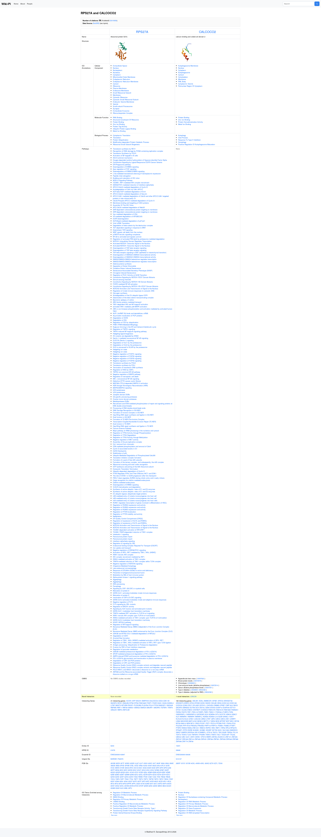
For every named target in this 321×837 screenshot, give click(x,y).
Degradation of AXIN (120, 318)
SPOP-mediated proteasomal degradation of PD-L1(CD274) (134, 654)
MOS (217, 721)
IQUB (220, 716)
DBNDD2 (186, 707)
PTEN (156, 705)
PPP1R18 (186, 725)
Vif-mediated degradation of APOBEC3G (127, 216)
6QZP (167, 770)
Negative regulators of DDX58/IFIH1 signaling (129, 550)
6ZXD (113, 777)
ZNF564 (210, 739)
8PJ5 (121, 783)
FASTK (184, 712)
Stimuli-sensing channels (122, 279)
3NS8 (117, 765)
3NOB (113, 765)
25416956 (113, 20)
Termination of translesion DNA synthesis (128, 367)
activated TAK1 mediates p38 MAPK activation (130, 306)
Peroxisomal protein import (122, 536)
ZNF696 (179, 741)
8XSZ (117, 786)
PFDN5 (219, 723)
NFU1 (192, 723)
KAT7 (231, 716)
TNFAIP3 (195, 734)
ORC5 (197, 723)
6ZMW (127, 774)
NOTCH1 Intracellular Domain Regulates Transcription (132, 241)
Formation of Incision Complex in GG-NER (128, 412)
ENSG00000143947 (118, 754)
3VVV (183, 763)
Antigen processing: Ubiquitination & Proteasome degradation (135, 645)
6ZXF (122, 777)
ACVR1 (129, 701)
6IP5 (157, 768)
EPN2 (131, 703)
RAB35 (184, 728)
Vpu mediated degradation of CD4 (125, 214)
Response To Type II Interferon (189, 140)
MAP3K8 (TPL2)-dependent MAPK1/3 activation (130, 383)
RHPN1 (208, 728)
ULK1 (188, 737)
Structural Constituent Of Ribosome (126, 119)
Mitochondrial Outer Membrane (124, 77)
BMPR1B (145, 701)
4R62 (141, 765)
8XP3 (165, 783)
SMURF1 (149, 707)
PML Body (182, 81)
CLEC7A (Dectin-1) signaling (123, 340)
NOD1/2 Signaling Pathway (123, 180)
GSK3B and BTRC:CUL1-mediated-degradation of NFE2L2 (134, 633)
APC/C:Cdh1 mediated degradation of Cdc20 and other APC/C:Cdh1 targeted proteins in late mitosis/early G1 (141, 197)
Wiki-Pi (6, 4)
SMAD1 (131, 707)
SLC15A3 (226, 730)
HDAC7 (234, 714)
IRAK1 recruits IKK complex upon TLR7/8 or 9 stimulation (134, 615)
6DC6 (127, 768)
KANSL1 (226, 716)
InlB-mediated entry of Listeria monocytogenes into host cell (134, 496)
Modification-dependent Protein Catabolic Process (131, 142)
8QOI (138, 783)
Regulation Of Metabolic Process (125, 792)
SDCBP (209, 730)
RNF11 (119, 707)
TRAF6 (170, 707)
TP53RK (202, 734)
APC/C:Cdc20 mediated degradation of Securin (130, 194)
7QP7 (122, 779)
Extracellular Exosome (121, 111)
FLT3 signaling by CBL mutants (124, 604)
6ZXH (131, 777)
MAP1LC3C (192, 721)
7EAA (220, 763)
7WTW (151, 779)
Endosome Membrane (121, 90)
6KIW (130, 770)
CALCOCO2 (207, 31)
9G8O (117, 788)
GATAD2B (200, 714)
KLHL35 (179, 719)
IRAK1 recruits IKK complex (123, 554)
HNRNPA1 (183, 716)
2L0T (141, 763)
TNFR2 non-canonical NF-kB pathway (126, 372)
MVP (228, 721)
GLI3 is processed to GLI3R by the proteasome (130, 347)
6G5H (149, 768)
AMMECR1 (208, 701)
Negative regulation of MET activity (125, 439)
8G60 (117, 781)
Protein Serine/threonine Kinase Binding (127, 813)
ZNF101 (228, 737)
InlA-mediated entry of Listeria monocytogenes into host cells (135, 500)
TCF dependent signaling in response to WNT (129, 227)
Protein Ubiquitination (120, 140)
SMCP (178, 732)
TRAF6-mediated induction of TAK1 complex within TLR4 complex (137, 561)
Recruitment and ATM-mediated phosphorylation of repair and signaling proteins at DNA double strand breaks (142, 404)
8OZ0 (161, 781)
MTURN (124, 705)
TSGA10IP (225, 734)
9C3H (169, 786)
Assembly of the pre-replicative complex (127, 442)
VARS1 (197, 737)
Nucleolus (116, 72)
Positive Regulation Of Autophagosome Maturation (196, 144)
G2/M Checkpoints (119, 451)
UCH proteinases (119, 390)
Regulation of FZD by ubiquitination (125, 322)
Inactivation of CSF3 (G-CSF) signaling (127, 597)
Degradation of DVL (120, 320)
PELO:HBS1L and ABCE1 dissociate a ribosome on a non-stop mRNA (138, 669)
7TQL (131, 779)
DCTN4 (192, 707)
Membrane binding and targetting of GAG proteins (131, 203)
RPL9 (228, 728)
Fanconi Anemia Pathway (122, 428)
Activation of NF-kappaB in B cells (125, 155)
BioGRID (96, 23)
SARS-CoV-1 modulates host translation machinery (131, 611)
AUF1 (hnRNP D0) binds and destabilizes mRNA (130, 313)
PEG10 (213, 723)
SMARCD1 (234, 730)
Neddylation (117, 516)
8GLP (130, 781)
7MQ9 (163, 777)
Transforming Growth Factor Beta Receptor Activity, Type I (134, 808)
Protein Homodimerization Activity (190, 122)
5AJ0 (159, 765)
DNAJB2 (126, 703)
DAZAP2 (114, 703)
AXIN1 (202, 703)
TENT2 (184, 734)
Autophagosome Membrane (188, 66)
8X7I (151, 783)
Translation (117, 137)
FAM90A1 (234, 710)
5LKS (168, 765)
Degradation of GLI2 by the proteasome (127, 345)
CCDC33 (179, 705)
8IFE (148, 781)
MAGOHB (184, 721)
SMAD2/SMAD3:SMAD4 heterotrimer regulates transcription (134, 259)
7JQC (154, 777)
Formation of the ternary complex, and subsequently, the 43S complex (138, 462)
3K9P (158, 763)
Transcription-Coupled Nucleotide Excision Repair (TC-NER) (134, 421)
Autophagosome (184, 72)
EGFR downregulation (121, 218)
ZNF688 (235, 739)
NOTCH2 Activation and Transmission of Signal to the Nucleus (135, 288)
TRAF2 (208, 734)
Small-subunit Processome (122, 106)
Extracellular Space (120, 66)
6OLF (139, 770)
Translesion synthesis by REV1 (124, 149)
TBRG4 (229, 732)
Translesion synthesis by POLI (124, 365)
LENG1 (191, 719)
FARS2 (178, 712)
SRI (196, 732)
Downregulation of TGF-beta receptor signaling (129, 248)
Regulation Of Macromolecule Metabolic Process (130, 795)
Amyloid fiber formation (121, 638)
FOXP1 (149, 703)
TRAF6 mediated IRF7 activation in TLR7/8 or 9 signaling (133, 613)
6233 (112, 746)
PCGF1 (202, 723)
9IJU (122, 788)
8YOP (141, 786)
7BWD (140, 777)
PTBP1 (232, 725)
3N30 (163, 763)
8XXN (131, 786)
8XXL (122, 786)
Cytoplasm (117, 75)
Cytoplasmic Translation (121, 135)
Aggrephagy (117, 579)
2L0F (137, 763)
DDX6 (207, 707)
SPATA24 (190, 732)
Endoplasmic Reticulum (121, 79)
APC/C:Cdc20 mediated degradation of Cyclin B (130, 187)
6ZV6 (159, 774)
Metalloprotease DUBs (121, 401)
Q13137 (179, 759)
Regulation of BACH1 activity (123, 606)
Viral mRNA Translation (121, 223)
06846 (178, 750)
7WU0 (166, 779)
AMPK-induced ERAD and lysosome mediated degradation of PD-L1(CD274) (140, 656)
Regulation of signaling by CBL (124, 543)
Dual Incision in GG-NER (122, 417)
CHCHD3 (210, 705)
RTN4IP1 (179, 730)
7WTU (141, 779)
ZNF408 (185, 739)
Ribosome (116, 86)
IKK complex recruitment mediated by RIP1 (128, 557)
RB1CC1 (196, 728)
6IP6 (161, 768)
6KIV (126, 770)
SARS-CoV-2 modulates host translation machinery (131, 620)
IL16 (216, 716)
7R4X (127, 779)
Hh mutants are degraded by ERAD (125, 336)
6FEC (131, 768)
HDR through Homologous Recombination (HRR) (130, 385)
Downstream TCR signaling (122, 230)
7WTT (136, 779)
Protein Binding (118, 122)
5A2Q (154, 765)
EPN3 (136, 703)
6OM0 (157, 770)
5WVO (117, 768)
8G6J (126, 781)
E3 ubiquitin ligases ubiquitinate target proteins (130, 494)
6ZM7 (163, 772)
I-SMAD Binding (119, 801)
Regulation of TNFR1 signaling (124, 329)
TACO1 (215, 732)
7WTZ (161, 779)
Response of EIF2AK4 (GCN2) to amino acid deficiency (133, 570)
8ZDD (155, 786)
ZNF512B (126, 710)
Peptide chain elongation (122, 176)
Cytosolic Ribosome (120, 97)
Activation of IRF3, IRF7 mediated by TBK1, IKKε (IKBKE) (134, 552)
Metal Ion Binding (119, 131)
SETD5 (214, 730)
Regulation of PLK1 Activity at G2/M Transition (130, 275)
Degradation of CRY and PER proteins (126, 660)
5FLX (163, 765)
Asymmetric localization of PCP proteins (127, 315)
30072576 (197, 681)
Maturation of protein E (121, 590)
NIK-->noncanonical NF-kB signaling (126, 379)
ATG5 (192, 703)
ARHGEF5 (180, 703)
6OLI (148, 770)
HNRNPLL (198, 716)
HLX (177, 716)
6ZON (145, 774)
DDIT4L (202, 707)
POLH (151, 705)
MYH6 (236, 721)
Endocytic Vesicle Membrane (123, 102)
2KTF (122, 763)
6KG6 (117, 770)
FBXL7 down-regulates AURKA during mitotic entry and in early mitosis (139, 478)
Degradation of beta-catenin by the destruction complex (133, 225)
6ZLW (159, 772)
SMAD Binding (118, 797)
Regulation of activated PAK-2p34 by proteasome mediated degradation (139, 239)
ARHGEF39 (228, 701)
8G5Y (113, 781)
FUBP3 (225, 712)
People (29, 4)
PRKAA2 (193, 725)
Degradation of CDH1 (120, 636)
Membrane (117, 95)
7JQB (150, 777)
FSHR (154, 703)
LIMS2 (203, 719)
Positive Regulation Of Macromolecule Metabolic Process (134, 804)
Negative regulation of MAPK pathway (126, 374)
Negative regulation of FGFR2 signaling (127, 356)
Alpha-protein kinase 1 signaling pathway (127, 577)
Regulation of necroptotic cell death (125, 376)
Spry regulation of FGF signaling (124, 169)
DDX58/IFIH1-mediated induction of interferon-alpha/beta (133, 185)
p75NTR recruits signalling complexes (126, 234)
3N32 (167, 763)
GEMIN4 (211, 714)
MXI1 (232, 721)
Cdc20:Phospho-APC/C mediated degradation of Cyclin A (133, 200)
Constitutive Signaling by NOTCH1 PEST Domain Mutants (134, 277)
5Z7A (212, 763)
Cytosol (115, 84)
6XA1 (127, 772)
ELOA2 (184, 710)
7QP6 (117, 779)
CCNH (185, 705)
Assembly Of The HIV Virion (123, 205)
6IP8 (165, 768)
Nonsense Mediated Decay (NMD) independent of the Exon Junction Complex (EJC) (141, 628)
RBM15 (202, 728)
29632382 (202, 690)
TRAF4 (213, 734)
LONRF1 (233, 719)
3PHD (122, 765)
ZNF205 (234, 737)
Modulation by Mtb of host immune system (128, 575)
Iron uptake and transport (122, 548)
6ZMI (112, 774)
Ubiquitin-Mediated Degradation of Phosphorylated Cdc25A (134, 455)
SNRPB (184, 732)
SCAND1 (196, 730)
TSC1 (219, 734)
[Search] (316, 4)
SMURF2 (157, 707)
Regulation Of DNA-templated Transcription (193, 813)
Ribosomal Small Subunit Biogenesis (126, 144)
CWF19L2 (229, 705)
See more (114, 815)
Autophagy (182, 135)
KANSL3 (170, 703)
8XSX (169, 783)
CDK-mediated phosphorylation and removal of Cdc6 (132, 446)
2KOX (118, 763)
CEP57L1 (202, 705)
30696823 (191, 683)
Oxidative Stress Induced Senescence (127, 268)
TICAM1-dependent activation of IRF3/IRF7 (128, 530)
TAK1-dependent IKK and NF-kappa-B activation (130, 304)
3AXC (150, 763)
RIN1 (213, 728)
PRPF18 (208, 725)
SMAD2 (137, 707)
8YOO (136, 786)
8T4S (143, 783)
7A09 (136, 777)
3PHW (127, 765)
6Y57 (136, 772)
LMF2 (213, 719)
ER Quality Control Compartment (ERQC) (128, 518)
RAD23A (170, 705)
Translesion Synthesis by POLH (124, 153)
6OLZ (152, 770)
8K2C (156, 781)
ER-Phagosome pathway (122, 164)
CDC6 (160, 701)
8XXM (126, 786)
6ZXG (126, 777)
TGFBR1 (164, 707)
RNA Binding (117, 117)
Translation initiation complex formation (127, 457)
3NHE (171, 763)
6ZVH (164, 774)
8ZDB (146, 786)
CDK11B (166, 701)
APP (134, 701)
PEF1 (208, 723)
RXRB (190, 730)
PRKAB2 (200, 725)
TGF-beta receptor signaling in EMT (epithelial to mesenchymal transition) (139, 252)
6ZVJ (168, 774)
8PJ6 (125, 783)
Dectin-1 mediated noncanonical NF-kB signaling (130, 338)
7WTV (146, 779)
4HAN (197, 763)
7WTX (156, 779)
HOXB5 (205, 716)
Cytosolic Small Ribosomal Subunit (125, 99)
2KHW (113, 763)
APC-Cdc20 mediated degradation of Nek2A (129, 207)
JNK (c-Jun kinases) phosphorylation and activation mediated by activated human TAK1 (142, 310)
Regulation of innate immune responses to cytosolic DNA (133, 291)
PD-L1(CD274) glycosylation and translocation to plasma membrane (137, 658)
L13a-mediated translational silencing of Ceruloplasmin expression (137, 173)
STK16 (209, 732)
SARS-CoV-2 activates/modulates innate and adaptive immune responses (139, 600)
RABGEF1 (162, 705)
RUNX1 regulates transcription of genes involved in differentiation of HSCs (140, 503)
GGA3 (164, 703)
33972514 (214, 685)
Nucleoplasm (117, 70)
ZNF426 (197, 739)
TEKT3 (178, 734)
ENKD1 (190, 710)
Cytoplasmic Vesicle (185, 84)
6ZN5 (132, 774)
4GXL (193, 763)
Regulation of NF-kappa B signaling (125, 624)
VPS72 (203, 737)
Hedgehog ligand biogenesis (123, 333)
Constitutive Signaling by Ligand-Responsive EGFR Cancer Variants (137, 162)
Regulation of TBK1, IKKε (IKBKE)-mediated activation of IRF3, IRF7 (138, 640)
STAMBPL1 (202, 732)
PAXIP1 (131, 705)
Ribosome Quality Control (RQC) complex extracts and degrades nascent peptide (142, 665)
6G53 (145, 768)
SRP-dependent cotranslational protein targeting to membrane (135, 209)
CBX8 (219, 703)
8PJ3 (112, 783)
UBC (183, 737)
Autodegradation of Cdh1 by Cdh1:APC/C (128, 189)
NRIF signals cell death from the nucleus (127, 232)
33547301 (208, 687)
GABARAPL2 (191, 714)
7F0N (145, 777)
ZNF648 (229, 739)
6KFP (113, 770)
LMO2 (218, 719)
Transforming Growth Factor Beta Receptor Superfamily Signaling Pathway (140, 810)
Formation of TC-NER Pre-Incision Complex (128, 419)
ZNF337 (179, 739)
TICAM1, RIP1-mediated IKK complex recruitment (131, 182)
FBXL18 (195, 712)
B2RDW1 (114, 759)
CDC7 (190, 705)
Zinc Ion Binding (119, 124)
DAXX (235, 705)
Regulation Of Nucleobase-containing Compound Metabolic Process (202, 797)
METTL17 (207, 721)
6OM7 (162, 770)
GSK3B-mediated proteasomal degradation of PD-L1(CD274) (135, 651)
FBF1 (189, 712)
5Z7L (216, 763)
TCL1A (235, 732)
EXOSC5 (204, 710)
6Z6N (154, 772)
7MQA (168, 777)
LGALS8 (197, 719)
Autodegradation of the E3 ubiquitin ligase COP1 (130, 295)
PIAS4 (229, 723)
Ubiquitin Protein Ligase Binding (124, 129)
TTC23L (232, 734)
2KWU (127, 763)
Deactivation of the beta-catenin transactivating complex (133, 297)
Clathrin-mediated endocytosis (124, 482)
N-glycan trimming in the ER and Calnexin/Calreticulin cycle (134, 327)
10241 (178, 746)
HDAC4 (228, 714)
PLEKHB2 (137, 705)
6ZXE (117, 777)
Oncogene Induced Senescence (124, 273)
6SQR (118, 772)
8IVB (152, 781)
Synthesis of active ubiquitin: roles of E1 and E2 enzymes (134, 489)
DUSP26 (226, 707)
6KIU (121, 770)
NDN (188, 723)
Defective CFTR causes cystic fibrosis (127, 381)
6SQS (123, 772)
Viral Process (183, 137)
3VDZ (136, 765)
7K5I (158, 777)
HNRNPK (191, 716)
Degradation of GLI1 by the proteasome (127, 342)
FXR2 (231, 712)
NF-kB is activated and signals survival (127, 236)
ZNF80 (190, 741)
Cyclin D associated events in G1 (125, 448)
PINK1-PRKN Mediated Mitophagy (125, 324)
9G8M (113, 788)
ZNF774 (185, 741)
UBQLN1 (114, 710)
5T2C (112, 768)
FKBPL (201, 712)
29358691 (194, 690)
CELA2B (195, 705)
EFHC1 (178, 710)
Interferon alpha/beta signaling (124, 541)
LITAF (113, 705)
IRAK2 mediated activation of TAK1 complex (129, 559)
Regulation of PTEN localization (124, 512)
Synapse (116, 108)
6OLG (144, 770)
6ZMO (117, 774)
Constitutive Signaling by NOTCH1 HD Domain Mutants (133, 282)
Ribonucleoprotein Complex (123, 113)
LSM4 (178, 721)
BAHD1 (208, 703)
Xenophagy (182, 142)
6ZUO (154, 774)
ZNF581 (216, 739)
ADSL (201, 701)
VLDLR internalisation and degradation (127, 487)
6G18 (136, 768)
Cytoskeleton (183, 77)
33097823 (200, 678)
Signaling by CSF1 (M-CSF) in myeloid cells (129, 588)
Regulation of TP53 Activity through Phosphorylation (132, 433)
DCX (197, 707)
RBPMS (113, 707)
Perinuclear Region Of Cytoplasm (190, 86)
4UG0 (145, 765)
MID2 (213, 721)
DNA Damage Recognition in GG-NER (126, 410)
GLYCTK (222, 714)
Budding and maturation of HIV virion (126, 178)
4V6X (150, 765)
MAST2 (118, 705)
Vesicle (115, 104)
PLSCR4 (145, 705)
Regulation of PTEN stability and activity (127, 514)
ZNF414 (191, 739)
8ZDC (150, 786)
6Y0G (132, 772)
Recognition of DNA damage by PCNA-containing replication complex (138, 151)
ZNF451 (204, 739)
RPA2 (223, 728)
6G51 (140, 768)
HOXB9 (211, 716)
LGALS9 (193, 696)
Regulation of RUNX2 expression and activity (129, 505)
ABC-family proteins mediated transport (127, 302)
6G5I (153, 768)
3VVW (188, 763)
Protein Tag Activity (120, 126)
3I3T (154, 763)
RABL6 (189, 728)
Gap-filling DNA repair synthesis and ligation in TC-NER (133, 426)
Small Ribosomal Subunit (122, 93)
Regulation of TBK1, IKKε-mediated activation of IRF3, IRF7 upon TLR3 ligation (142, 642)
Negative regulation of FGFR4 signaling (127, 361)
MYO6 (178, 723)
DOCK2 (213, 707)
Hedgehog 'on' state (120, 349)
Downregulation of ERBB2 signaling (126, 485)
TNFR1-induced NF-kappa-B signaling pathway (130, 331)
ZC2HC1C (221, 737)
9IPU (130, 788)
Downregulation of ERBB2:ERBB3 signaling (128, 171)
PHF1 (224, 723)
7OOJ (113, 779)
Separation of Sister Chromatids (124, 266)
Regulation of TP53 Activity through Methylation (130, 437)
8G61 (122, 781)
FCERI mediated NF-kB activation (125, 284)
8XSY (113, 786)
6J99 (169, 768)
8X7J (156, 783)
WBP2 (119, 710)
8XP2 (160, 783)
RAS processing (119, 584)
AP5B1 (214, 701)
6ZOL (141, 774)
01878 (113, 750)
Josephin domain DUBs (121, 394)
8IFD (144, 781)
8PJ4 (116, 783)
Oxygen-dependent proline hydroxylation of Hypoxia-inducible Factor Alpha (140, 160)
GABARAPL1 (181, 714)
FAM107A (211, 710)
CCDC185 (233, 703)
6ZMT (122, 774)
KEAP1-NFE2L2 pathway (122, 622)
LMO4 (222, 719)
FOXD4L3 (219, 712)
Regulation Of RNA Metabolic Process (192, 801)
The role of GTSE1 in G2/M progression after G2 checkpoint (134, 475)
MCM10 (200, 721)
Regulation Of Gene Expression (189, 808)
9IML (126, 788)
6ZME (168, 772)
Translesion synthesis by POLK (124, 363)
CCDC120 (225, 703)
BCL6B (214, 703)
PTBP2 (178, 728)
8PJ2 (169, 781)
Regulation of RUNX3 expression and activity (129, 509)
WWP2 (208, 737)
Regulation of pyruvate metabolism (125, 649)
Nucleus (116, 68)
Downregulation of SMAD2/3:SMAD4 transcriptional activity (134, 255)
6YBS (141, 772)
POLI (234, 723)
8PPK (129, 783)
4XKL (202, 763)
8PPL (134, 783)
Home (16, 4)
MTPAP (222, 721)
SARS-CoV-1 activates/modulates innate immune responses (135, 593)
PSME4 (227, 725)
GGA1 (159, 703)
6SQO (113, 772)
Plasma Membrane (120, 88)
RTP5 (185, 730)
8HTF (140, 781)
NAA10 (183, 723)
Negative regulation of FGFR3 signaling (127, 358)
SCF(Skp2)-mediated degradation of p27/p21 (129, 221)
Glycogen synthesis (120, 293)
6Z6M (150, 772)
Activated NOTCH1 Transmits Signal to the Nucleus (131, 243)
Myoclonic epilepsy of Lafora (123, 300)
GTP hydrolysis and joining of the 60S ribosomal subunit (133, 466)
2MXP (178, 763)
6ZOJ (136, 774)
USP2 (192, 737)
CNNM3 (216, 705)
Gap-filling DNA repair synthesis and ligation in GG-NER (133, 415)
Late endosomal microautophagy (124, 568)
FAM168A (142, 703)
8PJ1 (165, 781)
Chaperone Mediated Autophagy (124, 566)
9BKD (160, 786)
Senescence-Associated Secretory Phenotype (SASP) (132, 270)
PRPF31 (214, 725)
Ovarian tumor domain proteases (125, 399)
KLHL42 (185, 719)
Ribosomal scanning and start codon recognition (130, 464)
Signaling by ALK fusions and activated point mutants (132, 609)
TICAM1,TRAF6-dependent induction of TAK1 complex (133, 532)
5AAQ (207, 763)
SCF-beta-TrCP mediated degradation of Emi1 (129, 191)
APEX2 (220, 701)
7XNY (171, 779)
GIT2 (217, 714)
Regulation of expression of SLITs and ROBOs (130, 521)
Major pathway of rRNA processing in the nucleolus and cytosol (136, 430)
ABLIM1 (195, 701)
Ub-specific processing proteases (125, 397)
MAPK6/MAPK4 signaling (122, 388)
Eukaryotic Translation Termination (125, 469)
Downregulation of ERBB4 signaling (126, 167)
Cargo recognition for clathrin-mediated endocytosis (131, 480)
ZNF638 (223, 739)
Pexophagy (117, 586)
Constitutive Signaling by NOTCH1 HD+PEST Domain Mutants (135, 286)
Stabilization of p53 (120, 453)
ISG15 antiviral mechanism (123, 158)
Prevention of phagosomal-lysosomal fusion (129, 572)
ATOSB (197, 703)
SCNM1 (202, 730)
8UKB (147, 783)
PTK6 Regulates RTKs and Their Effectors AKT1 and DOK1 (134, 473)
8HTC (135, 781)
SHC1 (220, 730)
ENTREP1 (197, 710)
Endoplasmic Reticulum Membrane (125, 81)
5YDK (122, 768)
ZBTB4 (214, 737)
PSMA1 (220, 725)
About (22, 4)
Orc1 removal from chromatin (123, 444)
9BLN (165, 786)
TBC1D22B (222, 732)
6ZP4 (150, 774)
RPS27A (142, 31)
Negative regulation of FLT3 (123, 602)
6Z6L (145, 772)
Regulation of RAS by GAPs (123, 370)
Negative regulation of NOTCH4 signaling (127, 563)
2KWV (132, 763)
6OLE (135, 770)
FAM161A (219, 710)
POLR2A (179, 725)
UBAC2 (178, 737)
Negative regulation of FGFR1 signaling (127, 354)
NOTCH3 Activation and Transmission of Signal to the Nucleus (135, 525)
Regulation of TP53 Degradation (124, 435)
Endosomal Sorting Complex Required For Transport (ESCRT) (135, 545)
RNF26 (125, 707)
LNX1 (227, 719)
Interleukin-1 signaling (121, 534)
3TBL (132, 765)
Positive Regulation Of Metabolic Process (128, 806)
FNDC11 (212, 712)
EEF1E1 (233, 707)
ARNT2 (186, 703)
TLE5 (189, 734)
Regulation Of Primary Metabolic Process (128, 799)
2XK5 (145, 763)
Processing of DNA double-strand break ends (129, 408)
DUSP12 (219, 707)
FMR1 (206, 712)
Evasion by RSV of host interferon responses (129, 647)
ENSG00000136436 (183, 754)
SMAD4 (143, 707)
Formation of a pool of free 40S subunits (127, 460)
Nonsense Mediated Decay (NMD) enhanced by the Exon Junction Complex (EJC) (143, 631)
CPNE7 (222, 705)
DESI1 (119, 703)
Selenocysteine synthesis (122, 264)
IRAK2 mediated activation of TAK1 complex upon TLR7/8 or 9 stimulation (140, 618)
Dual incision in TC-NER (121, 424)
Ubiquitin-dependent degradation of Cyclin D (129, 471)
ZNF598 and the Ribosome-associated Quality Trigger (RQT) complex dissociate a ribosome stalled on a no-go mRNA (143, 673)
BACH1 (138, 701)
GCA (206, 714)
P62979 (120, 759)
